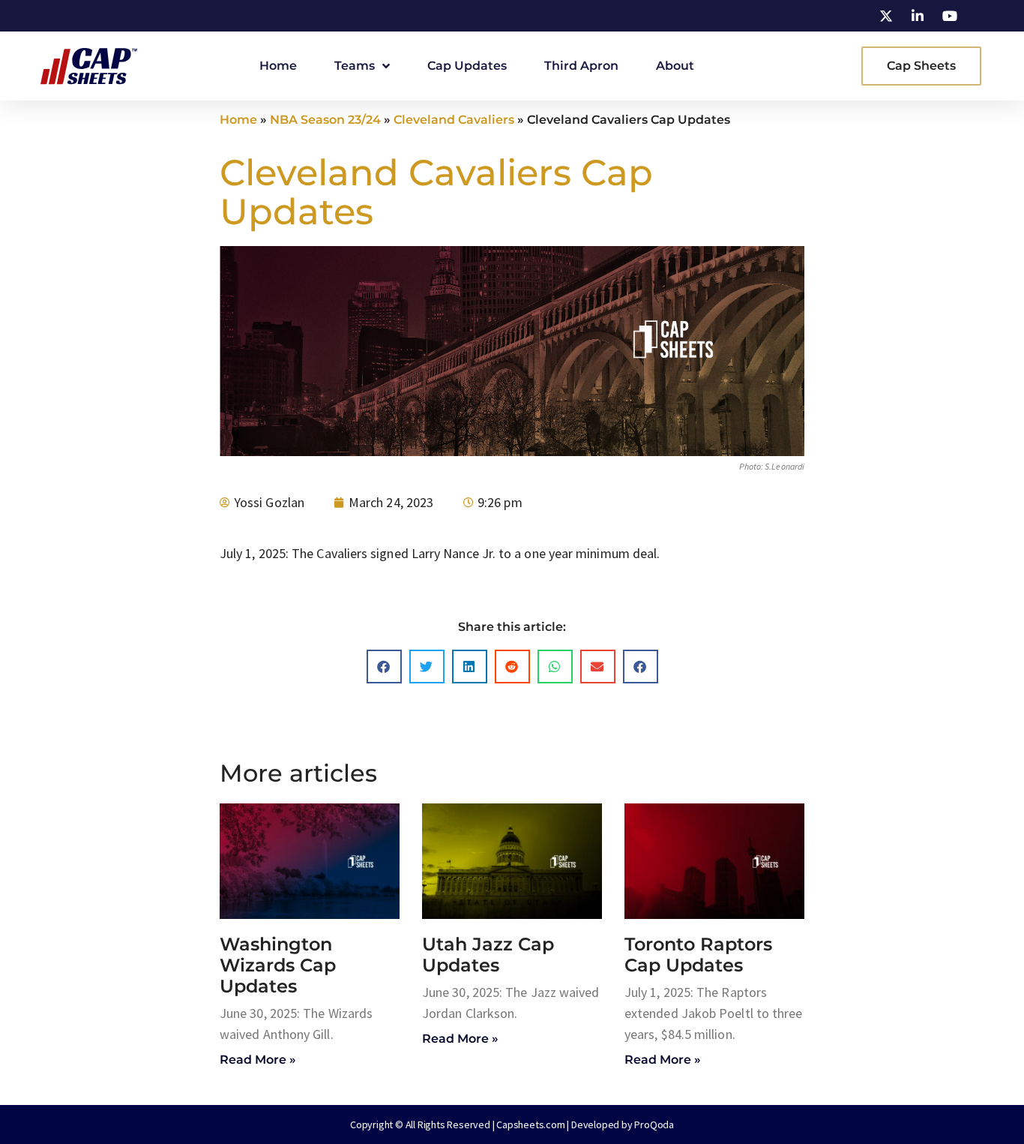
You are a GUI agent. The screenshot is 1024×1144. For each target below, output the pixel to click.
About (675, 66)
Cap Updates (467, 66)
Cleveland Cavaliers (454, 120)
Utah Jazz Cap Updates (488, 954)
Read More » (258, 1059)
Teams (354, 66)
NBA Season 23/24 (325, 120)
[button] (384, 666)
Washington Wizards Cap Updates (278, 965)
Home (278, 66)
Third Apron (581, 66)
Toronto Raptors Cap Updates (698, 954)
